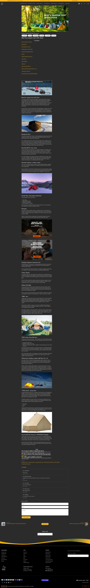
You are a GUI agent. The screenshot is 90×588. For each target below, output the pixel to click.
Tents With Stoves (4, 556)
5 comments (33, 32)
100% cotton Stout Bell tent (26, 66)
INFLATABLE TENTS (31, 3)
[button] (82, 3)
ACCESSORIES (60, 3)
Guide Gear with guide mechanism (27, 51)
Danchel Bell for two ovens (26, 46)
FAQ (24, 555)
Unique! (24, 556)
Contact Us (25, 552)
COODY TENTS (39, 3)
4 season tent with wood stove (48, 462)
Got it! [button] (85, 586)
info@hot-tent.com (50, 570)
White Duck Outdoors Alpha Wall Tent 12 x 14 (29, 68)
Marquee (23, 54)
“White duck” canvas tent (26, 71)
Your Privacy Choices (49, 559)
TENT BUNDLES (47, 3)
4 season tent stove (31, 462)
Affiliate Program (26, 562)
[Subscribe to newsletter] (51, 534)
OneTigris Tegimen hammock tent (27, 56)
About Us (25, 553)
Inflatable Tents (3, 553)
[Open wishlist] (86, 3)
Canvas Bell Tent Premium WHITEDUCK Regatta (29, 73)
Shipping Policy (48, 552)
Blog (24, 558)
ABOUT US (67, 3)
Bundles (2, 561)
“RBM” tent (23, 63)
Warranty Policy (48, 555)
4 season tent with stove (39, 462)
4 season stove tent (25, 462)
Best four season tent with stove (27, 41)
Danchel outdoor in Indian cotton (27, 49)
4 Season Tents (3, 552)
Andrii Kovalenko (57, 462)
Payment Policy (48, 556)
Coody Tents (3, 555)
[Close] (6, 586)
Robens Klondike (24, 61)
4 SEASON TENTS (23, 3)
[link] (79, 3)
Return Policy (48, 553)
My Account (25, 559)
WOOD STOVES (54, 3)
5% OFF (3, 586)
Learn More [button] (31, 586)
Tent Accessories (4, 559)
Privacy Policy (48, 558)
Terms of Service (48, 562)
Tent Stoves (3, 558)
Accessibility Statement (49, 561)
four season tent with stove (26, 463)
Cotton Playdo (24, 59)
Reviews (24, 561)
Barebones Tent (24, 44)
